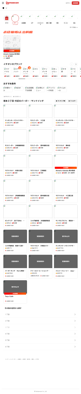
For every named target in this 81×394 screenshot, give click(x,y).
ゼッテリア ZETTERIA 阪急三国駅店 (14, 222)
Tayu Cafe (9, 296)
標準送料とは (8, 96)
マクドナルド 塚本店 (63, 145)
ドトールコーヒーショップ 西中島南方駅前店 (39, 272)
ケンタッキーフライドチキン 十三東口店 (15, 121)
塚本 (33, 359)
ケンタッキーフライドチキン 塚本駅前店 (66, 121)
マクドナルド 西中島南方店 (39, 195)
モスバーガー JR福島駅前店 (14, 145)
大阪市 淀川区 (26, 359)
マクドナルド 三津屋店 (38, 170)
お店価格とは (17, 96)
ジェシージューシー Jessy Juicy (66, 272)
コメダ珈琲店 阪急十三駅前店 (14, 247)
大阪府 (19, 359)
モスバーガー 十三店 (37, 120)
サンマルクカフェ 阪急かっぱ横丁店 (65, 222)
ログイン (68, 3)
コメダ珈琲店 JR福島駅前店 (40, 221)
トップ (6, 359)
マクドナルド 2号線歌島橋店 (15, 195)
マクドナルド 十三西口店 (64, 195)
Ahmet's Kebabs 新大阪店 (65, 170)
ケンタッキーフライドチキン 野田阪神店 (66, 247)
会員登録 (75, 3)
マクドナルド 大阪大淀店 (13, 170)
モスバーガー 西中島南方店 (39, 145)
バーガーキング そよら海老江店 (15, 272)
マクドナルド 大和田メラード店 (39, 247)
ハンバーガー (13, 359)
